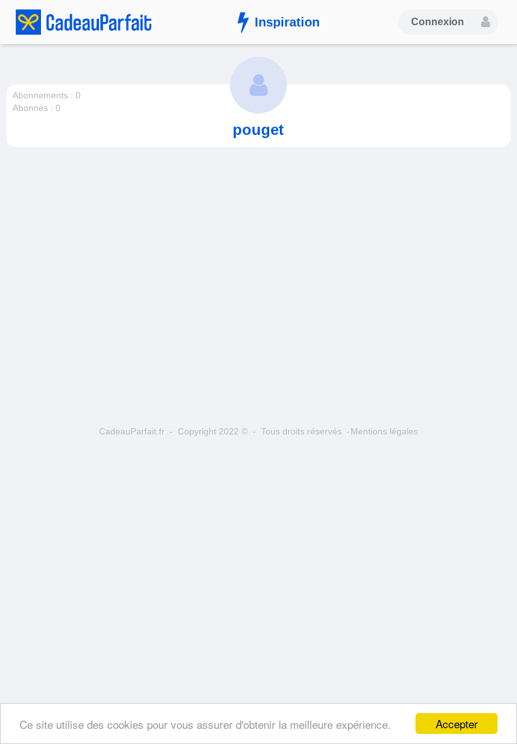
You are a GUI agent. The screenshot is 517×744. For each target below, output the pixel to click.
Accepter (457, 723)
